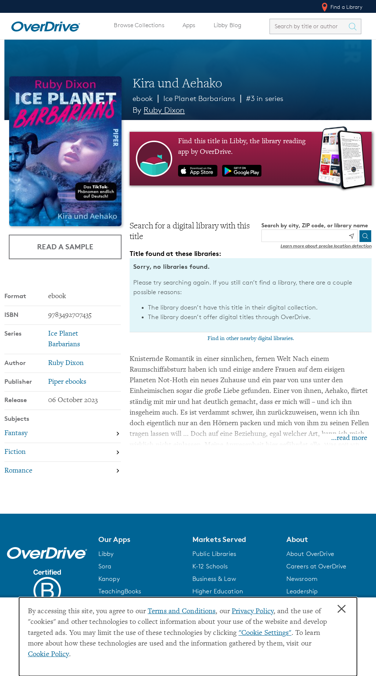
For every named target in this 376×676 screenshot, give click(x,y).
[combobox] (309, 26)
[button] (141, 539)
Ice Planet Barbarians (199, 98)
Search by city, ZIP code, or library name (314, 225)
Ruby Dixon (164, 110)
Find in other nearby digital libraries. (250, 338)
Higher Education (217, 591)
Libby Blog (227, 25)
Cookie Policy (48, 654)
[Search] (365, 236)
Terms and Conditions (182, 611)
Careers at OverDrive (316, 566)
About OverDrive (310, 553)
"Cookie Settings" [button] (265, 633)
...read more (349, 438)
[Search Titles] (354, 26)
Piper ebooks (67, 382)
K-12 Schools (210, 566)
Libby (106, 553)
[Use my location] (351, 236)
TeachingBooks (119, 591)
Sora (105, 566)
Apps (189, 25)
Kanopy (109, 578)
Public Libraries (214, 553)
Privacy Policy (253, 611)
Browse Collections (139, 25)
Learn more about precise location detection (326, 246)
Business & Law (214, 578)
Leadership (302, 591)
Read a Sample (65, 246)
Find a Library (345, 7)
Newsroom (302, 578)
